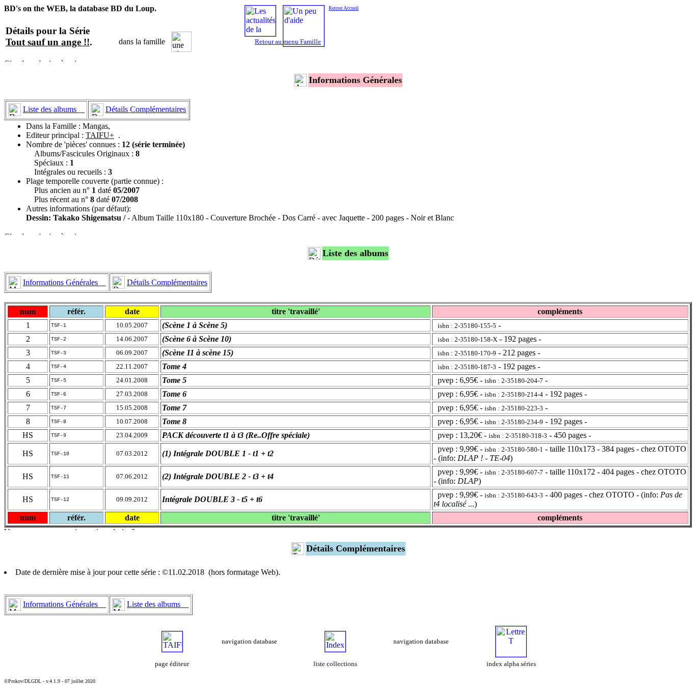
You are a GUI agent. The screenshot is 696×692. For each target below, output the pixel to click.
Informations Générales (64, 282)
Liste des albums (54, 109)
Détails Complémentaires (145, 109)
